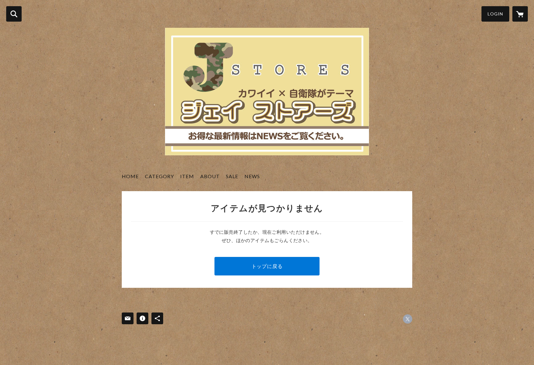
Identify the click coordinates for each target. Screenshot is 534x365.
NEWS (252, 176)
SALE (232, 176)
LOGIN (495, 13)
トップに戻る (267, 266)
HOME (130, 176)
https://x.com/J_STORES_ (407, 319)
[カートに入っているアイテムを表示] (520, 14)
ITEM (187, 176)
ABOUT (210, 176)
